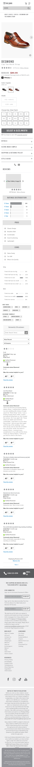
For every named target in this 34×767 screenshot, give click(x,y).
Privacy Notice (19, 755)
